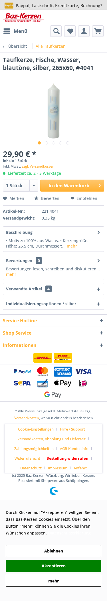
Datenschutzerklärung (69, 533)
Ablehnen (53, 551)
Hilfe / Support (72, 429)
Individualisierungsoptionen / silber (41, 303)
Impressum (57, 468)
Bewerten (50, 198)
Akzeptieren (54, 565)
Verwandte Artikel (28, 289)
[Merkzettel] (70, 31)
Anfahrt (80, 468)
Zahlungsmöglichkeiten (34, 448)
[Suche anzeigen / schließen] (56, 31)
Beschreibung (19, 232)
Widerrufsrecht (27, 458)
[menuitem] (15, 31)
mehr (71, 246)
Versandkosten (26, 417)
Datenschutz (31, 468)
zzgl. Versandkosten (38, 166)
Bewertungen (19, 260)
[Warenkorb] (98, 31)
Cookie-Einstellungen (36, 429)
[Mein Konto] (84, 31)
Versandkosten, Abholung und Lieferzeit (51, 438)
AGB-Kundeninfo (74, 448)
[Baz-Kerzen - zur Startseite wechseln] (23, 18)
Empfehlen (86, 198)
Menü (20, 31)
